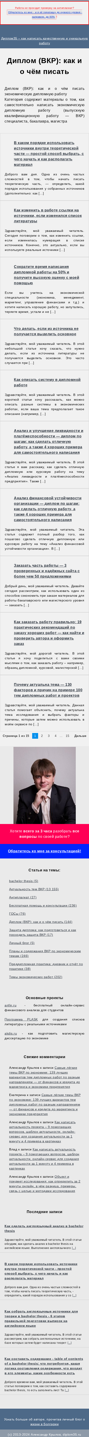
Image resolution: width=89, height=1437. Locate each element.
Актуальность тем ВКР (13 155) (34, 889)
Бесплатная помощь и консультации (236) (43, 905)
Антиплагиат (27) (23, 897)
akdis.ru (11, 1033)
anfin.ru (10, 1005)
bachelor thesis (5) (23, 881)
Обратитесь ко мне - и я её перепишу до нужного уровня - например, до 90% (45, 14)
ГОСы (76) (17, 913)
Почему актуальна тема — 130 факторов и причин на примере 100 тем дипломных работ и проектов (48, 690)
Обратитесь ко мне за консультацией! (44, 851)
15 (67, 736)
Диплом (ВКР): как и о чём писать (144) (40, 922)
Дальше (80, 736)
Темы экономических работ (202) (35, 977)
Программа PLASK (21, 1019)
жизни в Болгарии (44, 1424)
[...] (74, 1248)
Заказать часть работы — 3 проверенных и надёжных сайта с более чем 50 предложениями (47, 571)
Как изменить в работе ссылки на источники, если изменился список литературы (48, 215)
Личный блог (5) (22, 943)
